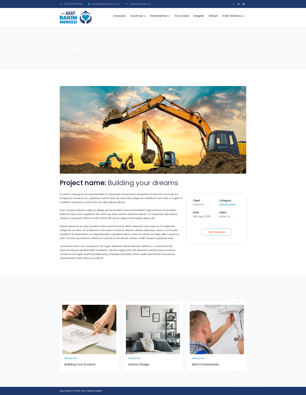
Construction (227, 204)
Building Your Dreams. (80, 364)
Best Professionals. (205, 364)
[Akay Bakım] (76, 16)
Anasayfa (202, 48)
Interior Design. (139, 364)
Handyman (218, 48)
